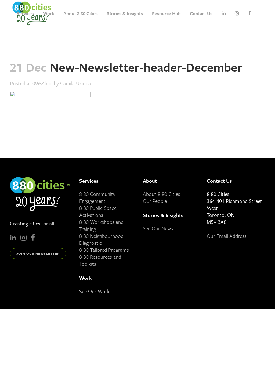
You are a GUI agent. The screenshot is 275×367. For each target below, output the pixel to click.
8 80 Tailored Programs (104, 249)
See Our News (158, 228)
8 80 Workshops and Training (101, 225)
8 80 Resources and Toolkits (100, 260)
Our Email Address (227, 235)
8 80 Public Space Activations (98, 211)
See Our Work (94, 291)
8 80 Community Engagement (97, 197)
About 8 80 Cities (161, 193)
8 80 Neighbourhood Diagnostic (101, 239)
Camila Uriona (75, 83)
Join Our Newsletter (38, 253)
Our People (155, 200)
